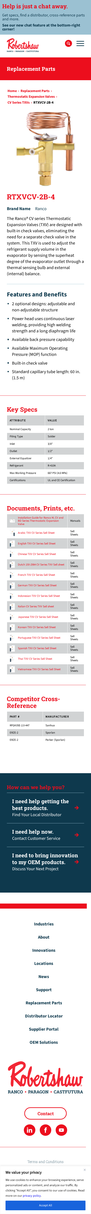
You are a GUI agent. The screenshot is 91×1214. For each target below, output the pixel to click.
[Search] (68, 43)
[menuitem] (68, 43)
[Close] (86, 1169)
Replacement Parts (44, 1003)
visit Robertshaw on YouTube (61, 1130)
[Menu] (78, 43)
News (43, 977)
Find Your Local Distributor (40, 808)
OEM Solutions (44, 1042)
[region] (45, 1190)
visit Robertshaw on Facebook (45, 1130)
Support (44, 990)
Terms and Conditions (45, 1161)
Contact (46, 1113)
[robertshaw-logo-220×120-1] (38, 45)
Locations (43, 964)
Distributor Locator (44, 1016)
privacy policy (32, 1196)
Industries (44, 924)
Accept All (45, 1205)
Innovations (43, 950)
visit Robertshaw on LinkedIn (29, 1130)
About (43, 937)
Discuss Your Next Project (45, 862)
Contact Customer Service (36, 835)
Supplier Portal (44, 1029)
